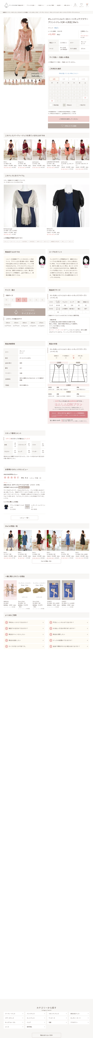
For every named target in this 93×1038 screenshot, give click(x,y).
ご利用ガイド (41, 5)
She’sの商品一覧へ (46, 561)
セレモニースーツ (75, 1018)
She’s (56, 28)
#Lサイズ (46, 241)
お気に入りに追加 (70, 126)
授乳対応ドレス (74, 1014)
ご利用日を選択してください (68, 119)
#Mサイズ (39, 241)
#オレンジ (64, 241)
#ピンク (71, 241)
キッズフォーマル (10, 1022)
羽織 (50, 1022)
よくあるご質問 (50, 5)
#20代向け (24, 241)
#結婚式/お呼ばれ (55, 241)
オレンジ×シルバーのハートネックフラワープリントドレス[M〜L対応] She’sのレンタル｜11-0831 (11, 5)
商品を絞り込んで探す (46, 1035)
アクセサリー (74, 1022)
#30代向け (32, 241)
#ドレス (6, 241)
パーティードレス (10, 1014)
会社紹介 (59, 5)
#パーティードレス (15, 241)
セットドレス (31, 1018)
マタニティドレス (54, 1014)
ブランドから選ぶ (31, 5)
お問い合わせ (67, 5)
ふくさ (7, 1027)
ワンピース (52, 1018)
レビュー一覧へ (24, 518)
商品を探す (21, 5)
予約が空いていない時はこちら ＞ (68, 73)
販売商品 (29, 1027)
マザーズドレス (9, 1018)
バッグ (29, 1022)
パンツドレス (31, 1014)
